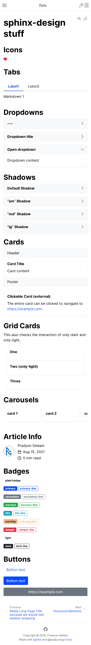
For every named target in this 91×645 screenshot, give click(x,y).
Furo (69, 639)
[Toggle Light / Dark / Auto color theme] (81, 5)
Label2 (33, 86)
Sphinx (37, 639)
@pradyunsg (56, 639)
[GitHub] (45, 630)
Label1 (13, 86)
